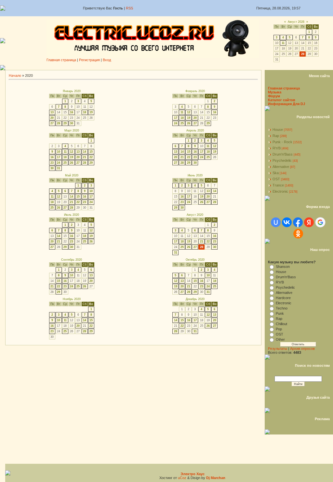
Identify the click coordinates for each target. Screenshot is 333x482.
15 (91, 151)
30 (71, 123)
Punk (280, 313)
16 (71, 112)
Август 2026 (296, 21)
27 (52, 123)
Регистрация (89, 60)
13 (52, 112)
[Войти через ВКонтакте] (287, 222)
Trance (278, 185)
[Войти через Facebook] (298, 222)
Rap (276, 136)
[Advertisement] (169, 67)
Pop (279, 329)
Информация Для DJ (286, 104)
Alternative (281, 167)
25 (182, 123)
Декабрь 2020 (195, 299)
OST (276, 179)
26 (188, 123)
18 (84, 112)
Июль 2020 (71, 214)
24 (175, 123)
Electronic (280, 191)
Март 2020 (71, 130)
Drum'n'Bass (283, 154)
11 (283, 43)
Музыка (274, 92)
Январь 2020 (72, 91)
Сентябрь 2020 (71, 259)
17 (175, 117)
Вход (107, 60)
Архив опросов (302, 349)
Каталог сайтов (281, 100)
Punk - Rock (282, 142)
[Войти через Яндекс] (309, 222)
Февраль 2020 (195, 91)
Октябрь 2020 (195, 259)
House (278, 129)
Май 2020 (71, 175)
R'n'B (277, 148)
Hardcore (283, 298)
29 (65, 123)
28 (58, 123)
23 (52, 162)
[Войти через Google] (320, 222)
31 (58, 168)
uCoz (182, 478)
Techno (281, 308)
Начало (15, 75)
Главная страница (61, 60)
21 (84, 157)
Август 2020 (195, 214)
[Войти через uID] (276, 222)
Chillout (281, 324)
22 (91, 157)
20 (52, 117)
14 (84, 151)
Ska (276, 173)
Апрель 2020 (195, 130)
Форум (274, 96)
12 (188, 112)
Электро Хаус (192, 474)
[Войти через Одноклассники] (298, 234)
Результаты (277, 349)
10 (58, 151)
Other (280, 339)
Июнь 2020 (195, 175)
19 (91, 112)
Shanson (283, 267)
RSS (129, 8)
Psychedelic (282, 160)
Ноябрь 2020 (72, 299)
